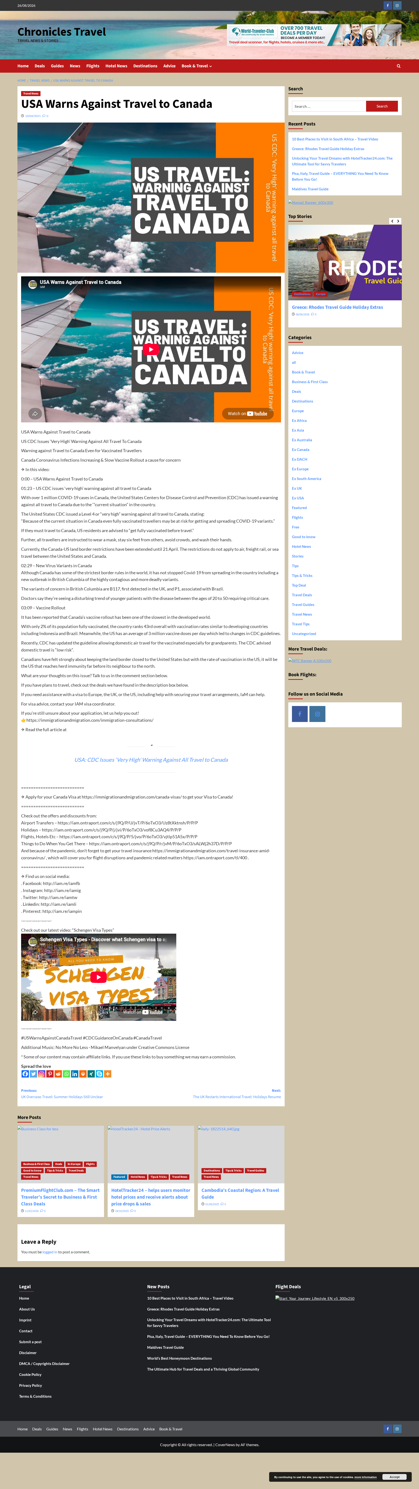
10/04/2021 (33, 116)
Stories (298, 556)
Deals (40, 66)
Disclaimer (28, 1352)
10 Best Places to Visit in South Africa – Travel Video (335, 139)
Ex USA (298, 498)
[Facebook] (25, 1074)
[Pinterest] (50, 1074)
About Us (27, 1309)
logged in (49, 1251)
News (75, 66)
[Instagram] (41, 1074)
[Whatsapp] (66, 1074)
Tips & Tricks (55, 1171)
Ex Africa (299, 420)
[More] (107, 1074)
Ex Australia (302, 440)
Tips (295, 566)
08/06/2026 (302, 314)
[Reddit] (58, 1074)
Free (295, 527)
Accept (395, 1477)
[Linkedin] (74, 1074)
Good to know (32, 1171)
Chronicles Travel (61, 32)
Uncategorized (304, 633)
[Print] (83, 1074)
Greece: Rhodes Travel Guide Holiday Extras (328, 149)
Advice (169, 66)
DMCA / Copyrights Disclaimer (44, 1363)
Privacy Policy (30, 1385)
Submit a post (30, 1342)
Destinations (145, 66)
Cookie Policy (30, 1374)
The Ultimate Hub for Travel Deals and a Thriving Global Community (203, 1369)
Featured (119, 1177)
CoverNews (225, 1444)
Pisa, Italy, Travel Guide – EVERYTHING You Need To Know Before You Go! (340, 176)
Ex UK (297, 488)
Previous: (62, 1094)
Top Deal (299, 585)
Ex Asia (298, 430)
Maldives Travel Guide (310, 189)
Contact (25, 1331)
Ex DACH (299, 459)
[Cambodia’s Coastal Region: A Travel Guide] (241, 1154)
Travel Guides (255, 1171)
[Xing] (91, 1074)
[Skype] (99, 1074)
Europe (320, 294)
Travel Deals (76, 1171)
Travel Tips (301, 624)
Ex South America (306, 478)
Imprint (25, 1320)
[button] (399, 66)
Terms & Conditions (35, 1396)
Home (23, 66)
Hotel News (116, 66)
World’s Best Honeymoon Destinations (179, 1358)
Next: (237, 1094)
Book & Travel (195, 66)
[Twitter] (33, 1074)
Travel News (30, 94)
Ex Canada (300, 449)
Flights (92, 66)
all (294, 362)
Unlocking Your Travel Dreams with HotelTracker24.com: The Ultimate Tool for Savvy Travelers (342, 161)
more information (366, 1477)
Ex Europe (74, 1164)
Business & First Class (36, 1164)
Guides (57, 66)
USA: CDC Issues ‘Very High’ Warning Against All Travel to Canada (151, 759)
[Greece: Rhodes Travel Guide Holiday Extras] (345, 262)
